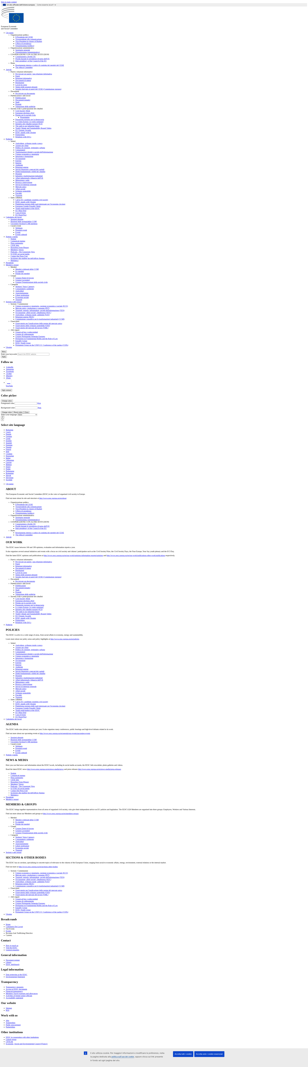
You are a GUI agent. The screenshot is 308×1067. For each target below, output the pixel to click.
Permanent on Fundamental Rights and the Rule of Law (36, 339)
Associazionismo (21, 293)
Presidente (10, 263)
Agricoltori (19, 291)
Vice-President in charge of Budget (28, 41)
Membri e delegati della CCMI (27, 269)
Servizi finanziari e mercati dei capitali (29, 169)
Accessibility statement (14, 998)
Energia (18, 161)
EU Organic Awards (23, 130)
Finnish (8, 447)
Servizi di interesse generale (25, 185)
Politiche (9, 139)
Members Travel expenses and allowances (22, 994)
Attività (8, 70)
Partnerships (20, 135)
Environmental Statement (15, 977)
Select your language (9, 415)
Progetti (18, 104)
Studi (17, 102)
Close (27, 412)
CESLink (9, 1042)
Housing (18, 174)
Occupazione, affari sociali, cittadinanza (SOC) (33, 313)
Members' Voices (17, 250)
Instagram (10, 369)
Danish (8, 434)
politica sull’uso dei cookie (123, 1057)
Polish (8, 469)
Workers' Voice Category (24, 287)
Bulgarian (9, 430)
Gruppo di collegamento (24, 334)
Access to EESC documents (16, 989)
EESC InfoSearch (12, 964)
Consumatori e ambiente (24, 289)
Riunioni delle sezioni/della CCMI (24, 221)
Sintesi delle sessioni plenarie (26, 87)
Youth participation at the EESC (27, 208)
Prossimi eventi (21, 230)
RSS (7, 1010)
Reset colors (18, 412)
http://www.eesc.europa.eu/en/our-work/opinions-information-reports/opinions (73, 555)
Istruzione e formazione (24, 156)
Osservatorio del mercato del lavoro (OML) (31, 328)
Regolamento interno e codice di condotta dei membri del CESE (39, 65)
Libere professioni (22, 295)
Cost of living (20, 213)
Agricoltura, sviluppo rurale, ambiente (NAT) (32, 315)
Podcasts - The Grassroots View (23, 252)
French (8, 449)
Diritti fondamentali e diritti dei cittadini (30, 172)
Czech (8, 432)
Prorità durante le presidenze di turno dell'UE (32, 59)
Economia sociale (22, 297)
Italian (8, 458)
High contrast (6, 390)
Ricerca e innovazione (23, 182)
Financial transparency (14, 991)
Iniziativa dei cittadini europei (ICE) (29, 124)
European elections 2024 (24, 113)
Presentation (24, 117)
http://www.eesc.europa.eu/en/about (52, 498)
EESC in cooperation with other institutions (22, 1037)
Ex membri (19, 271)
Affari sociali (20, 189)
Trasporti (18, 195)
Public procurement (13, 1025)
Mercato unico (20, 187)
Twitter (9, 374)
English (9, 441)
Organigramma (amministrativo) (27, 52)
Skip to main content (9, 2)
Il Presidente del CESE (24, 37)
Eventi (17, 232)
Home (8, 924)
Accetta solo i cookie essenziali (209, 1054)
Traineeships (10, 1023)
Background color (8, 408)
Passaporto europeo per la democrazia (29, 119)
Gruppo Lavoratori (22, 280)
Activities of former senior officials (19, 996)
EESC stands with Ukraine (25, 133)
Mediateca (14, 261)
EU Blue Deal (20, 211)
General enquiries (12, 950)
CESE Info (15, 245)
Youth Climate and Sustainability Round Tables (33, 128)
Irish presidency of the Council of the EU (31, 61)
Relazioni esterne (21, 167)
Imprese (18, 163)
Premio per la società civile (25, 115)
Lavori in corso (21, 85)
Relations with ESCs (23, 137)
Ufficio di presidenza (23, 44)
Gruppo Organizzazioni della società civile (31, 282)
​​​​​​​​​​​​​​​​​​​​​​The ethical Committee (24, 67)
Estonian (9, 445)
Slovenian (9, 478)
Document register (13, 960)
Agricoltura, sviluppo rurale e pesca (28, 143)
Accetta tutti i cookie (183, 1054)
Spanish (9, 443)
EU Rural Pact (20, 215)
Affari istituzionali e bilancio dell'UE (29, 178)
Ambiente (19, 165)
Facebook (10, 371)
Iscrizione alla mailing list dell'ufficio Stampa (28, 258)
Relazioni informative (23, 78)
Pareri (17, 76)
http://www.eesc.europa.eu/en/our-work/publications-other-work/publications (136, 555)
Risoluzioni (19, 83)
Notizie (13, 239)
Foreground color (7, 403)
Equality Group (21, 341)
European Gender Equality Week (28, 206)
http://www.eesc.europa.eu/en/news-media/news (45, 769)
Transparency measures (14, 987)
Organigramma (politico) (24, 46)
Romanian (10, 473)
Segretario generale (22, 50)
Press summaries (17, 243)
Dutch (8, 467)
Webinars (18, 228)
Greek (8, 439)
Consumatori (20, 150)
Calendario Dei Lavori (14, 927)
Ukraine (9, 347)
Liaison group (11, 1039)
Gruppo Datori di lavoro (24, 278)
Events (8, 931)
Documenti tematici (22, 100)
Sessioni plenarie (17, 219)
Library (8, 962)
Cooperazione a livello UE (25, 57)
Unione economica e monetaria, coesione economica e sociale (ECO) (41, 306)
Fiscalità (18, 193)
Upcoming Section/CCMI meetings (24, 224)
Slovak (8, 475)
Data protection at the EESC (16, 975)
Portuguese (10, 471)
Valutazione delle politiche (25, 106)
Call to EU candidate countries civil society (31, 200)
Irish (7, 452)
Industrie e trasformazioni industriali (29, 176)
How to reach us (12, 946)
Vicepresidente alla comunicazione (28, 39)
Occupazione (20, 159)
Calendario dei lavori (14, 217)
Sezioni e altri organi (13, 302)
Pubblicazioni (20, 98)
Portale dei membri (22, 274)
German (9, 436)
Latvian (9, 462)
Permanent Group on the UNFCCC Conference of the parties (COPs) (41, 345)
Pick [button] (39, 403)
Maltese (9, 465)
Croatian (9, 454)
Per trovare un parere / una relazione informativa (33, 74)
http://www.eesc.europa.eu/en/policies (64, 639)
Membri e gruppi (12, 265)
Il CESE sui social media (20, 254)
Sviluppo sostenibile (23, 191)
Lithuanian (10, 460)
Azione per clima (21, 146)
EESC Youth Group (23, 343)
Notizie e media (12, 237)
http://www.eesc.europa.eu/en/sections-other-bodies (38, 867)
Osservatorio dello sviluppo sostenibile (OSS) (32, 326)
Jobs (7, 1021)
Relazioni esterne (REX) (24, 317)
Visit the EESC (11, 948)
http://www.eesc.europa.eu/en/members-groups (61, 814)
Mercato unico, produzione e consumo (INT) (32, 308)
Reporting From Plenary (20, 247)
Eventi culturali (21, 234)
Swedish (9, 480)
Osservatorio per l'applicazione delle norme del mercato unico (38, 323)
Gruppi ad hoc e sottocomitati (26, 332)
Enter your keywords (9, 354)
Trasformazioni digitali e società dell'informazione (34, 152)
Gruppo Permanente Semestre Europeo (30, 336)
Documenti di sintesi (23, 80)
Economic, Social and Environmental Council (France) (27, 1044)
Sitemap (9, 1008)
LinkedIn (9, 367)
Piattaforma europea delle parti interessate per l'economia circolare (40, 204)
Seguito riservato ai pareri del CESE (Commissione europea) (38, 89)
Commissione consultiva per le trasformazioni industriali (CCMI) (39, 319)
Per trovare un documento (25, 93)
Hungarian (10, 456)
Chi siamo (9, 33)
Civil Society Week (22, 111)
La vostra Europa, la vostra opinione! (29, 122)
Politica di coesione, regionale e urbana (30, 148)
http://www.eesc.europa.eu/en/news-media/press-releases (99, 769)
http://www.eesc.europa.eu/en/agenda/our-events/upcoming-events (65, 733)
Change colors (7, 401)
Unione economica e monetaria (27, 154)
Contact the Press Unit (19, 256)
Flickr (8, 378)
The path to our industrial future (27, 126)
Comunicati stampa (18, 241)
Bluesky (9, 376)
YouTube (9, 386)
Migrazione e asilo (22, 180)
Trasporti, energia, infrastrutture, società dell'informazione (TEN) (39, 310)
